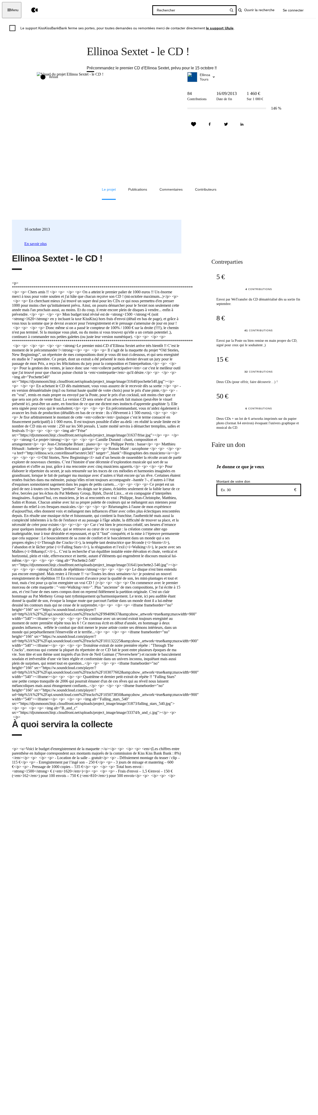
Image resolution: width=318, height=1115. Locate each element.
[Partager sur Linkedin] (242, 124)
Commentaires (171, 189)
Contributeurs (205, 189)
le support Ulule (220, 28)
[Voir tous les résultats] (232, 10)
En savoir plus (35, 244)
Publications (137, 189)
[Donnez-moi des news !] (193, 124)
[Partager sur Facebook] (209, 124)
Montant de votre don (233, 481)
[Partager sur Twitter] (226, 124)
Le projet (109, 189)
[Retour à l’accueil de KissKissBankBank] (30, 10)
